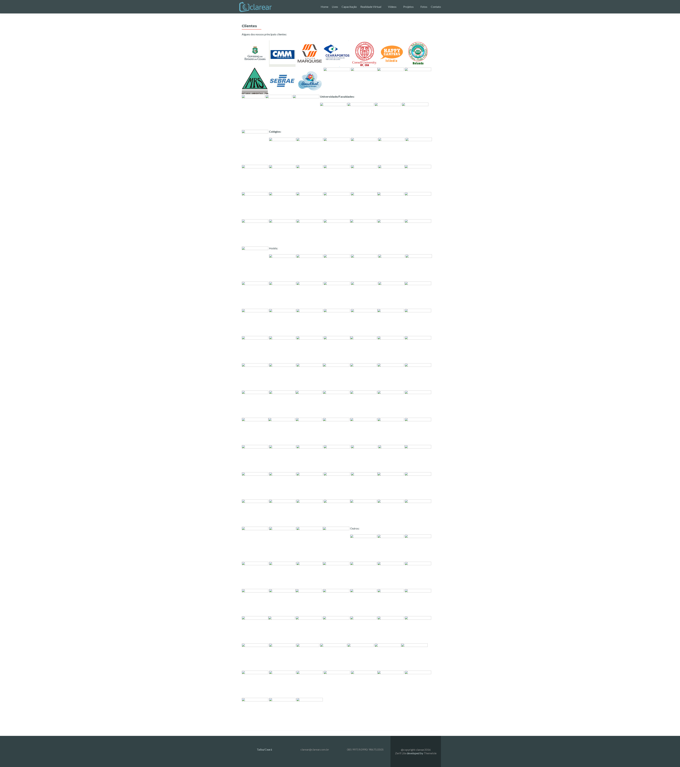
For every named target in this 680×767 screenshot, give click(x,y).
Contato (436, 6)
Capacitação (349, 6)
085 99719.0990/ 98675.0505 (365, 749)
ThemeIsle (430, 753)
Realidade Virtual (370, 6)
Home (324, 6)
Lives (335, 6)
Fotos (423, 6)
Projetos (408, 6)
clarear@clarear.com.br (315, 749)
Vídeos (392, 6)
